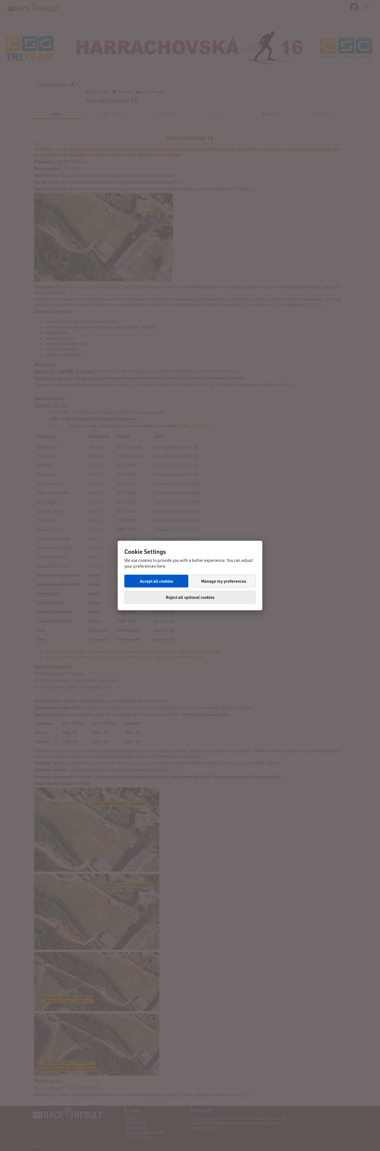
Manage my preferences (223, 581)
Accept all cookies (156, 581)
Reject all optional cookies (190, 597)
